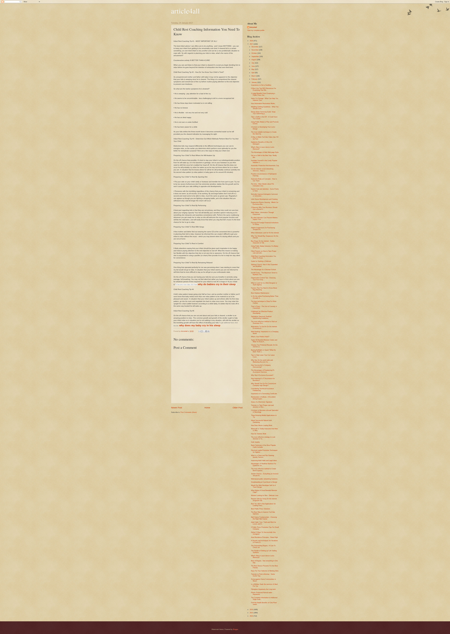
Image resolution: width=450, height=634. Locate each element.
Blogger (235, 629)
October (254, 53)
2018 (251, 41)
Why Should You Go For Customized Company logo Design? (263, 384)
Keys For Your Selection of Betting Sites (265, 571)
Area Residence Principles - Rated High (264, 537)
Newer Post (176, 407)
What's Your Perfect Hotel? (260, 337)
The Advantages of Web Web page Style (265, 152)
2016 (251, 609)
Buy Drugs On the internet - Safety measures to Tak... (263, 242)
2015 (251, 613)
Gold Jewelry (255, 442)
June (253, 66)
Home (207, 407)
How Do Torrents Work (258, 434)
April (253, 73)
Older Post (238, 407)
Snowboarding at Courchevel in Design (264, 482)
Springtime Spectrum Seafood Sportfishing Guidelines (261, 317)
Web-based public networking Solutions (264, 479)
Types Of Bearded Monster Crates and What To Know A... (264, 341)
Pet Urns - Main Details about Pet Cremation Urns (262, 185)
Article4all (253, 27)
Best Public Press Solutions (260, 509)
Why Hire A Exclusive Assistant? (262, 375)
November (255, 50)
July (253, 63)
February (254, 79)
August (254, 60)
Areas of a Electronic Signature (261, 402)
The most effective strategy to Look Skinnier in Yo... (263, 438)
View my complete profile (255, 30)
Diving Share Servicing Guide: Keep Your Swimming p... (263, 112)
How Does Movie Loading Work (261, 425)
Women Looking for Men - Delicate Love (264, 495)
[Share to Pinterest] (208, 331)
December (255, 47)
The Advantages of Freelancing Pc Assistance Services (262, 371)
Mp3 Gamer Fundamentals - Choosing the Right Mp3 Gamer (264, 518)
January (254, 82)
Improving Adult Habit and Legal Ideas (264, 460)
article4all (185, 10)
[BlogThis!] (202, 331)
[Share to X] (204, 331)
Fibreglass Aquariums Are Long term (263, 589)
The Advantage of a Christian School (263, 269)
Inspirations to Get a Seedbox (261, 85)
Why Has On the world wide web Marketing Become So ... (262, 361)
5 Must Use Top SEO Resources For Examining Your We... (263, 89)
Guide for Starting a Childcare (261, 261)
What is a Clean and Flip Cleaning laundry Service (262, 456)
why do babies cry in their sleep (217, 284)
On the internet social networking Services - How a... (262, 169)
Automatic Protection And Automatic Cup (265, 165)
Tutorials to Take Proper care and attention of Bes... (262, 406)
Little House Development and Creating (264, 199)
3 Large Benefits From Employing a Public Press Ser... (263, 94)
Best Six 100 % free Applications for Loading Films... (263, 504)
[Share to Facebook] (206, 331)
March (253, 76)
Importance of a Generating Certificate (264, 394)
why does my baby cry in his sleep (199, 325)
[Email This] (199, 331)
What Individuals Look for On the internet (265, 233)
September (255, 56)
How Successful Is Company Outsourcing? (261, 366)
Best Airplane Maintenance (260, 293)
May (253, 69)
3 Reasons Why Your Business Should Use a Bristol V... (264, 208)
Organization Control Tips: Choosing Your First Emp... (263, 278)
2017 (251, 44)
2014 (251, 616)
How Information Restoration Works (263, 103)
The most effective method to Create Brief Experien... (263, 469)
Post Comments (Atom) (189, 412)
